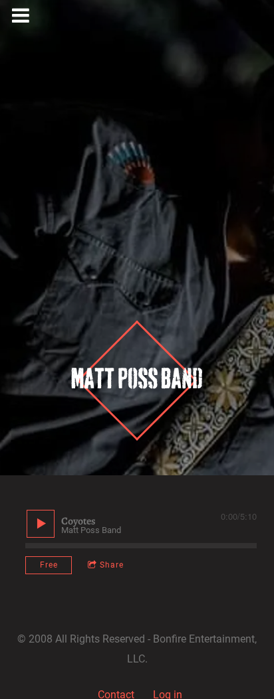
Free (49, 565)
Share (112, 565)
